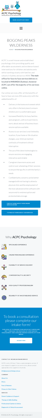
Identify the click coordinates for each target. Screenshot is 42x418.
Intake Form (21, 340)
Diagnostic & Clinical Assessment (12, 407)
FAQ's (3, 382)
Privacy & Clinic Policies (9, 389)
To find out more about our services (20, 212)
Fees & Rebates (7, 385)
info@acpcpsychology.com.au (11, 371)
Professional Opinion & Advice (11, 403)
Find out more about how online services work (18, 204)
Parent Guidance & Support (10, 396)
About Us (5, 378)
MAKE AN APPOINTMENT (21, 20)
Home (11, 49)
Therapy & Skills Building (9, 400)
